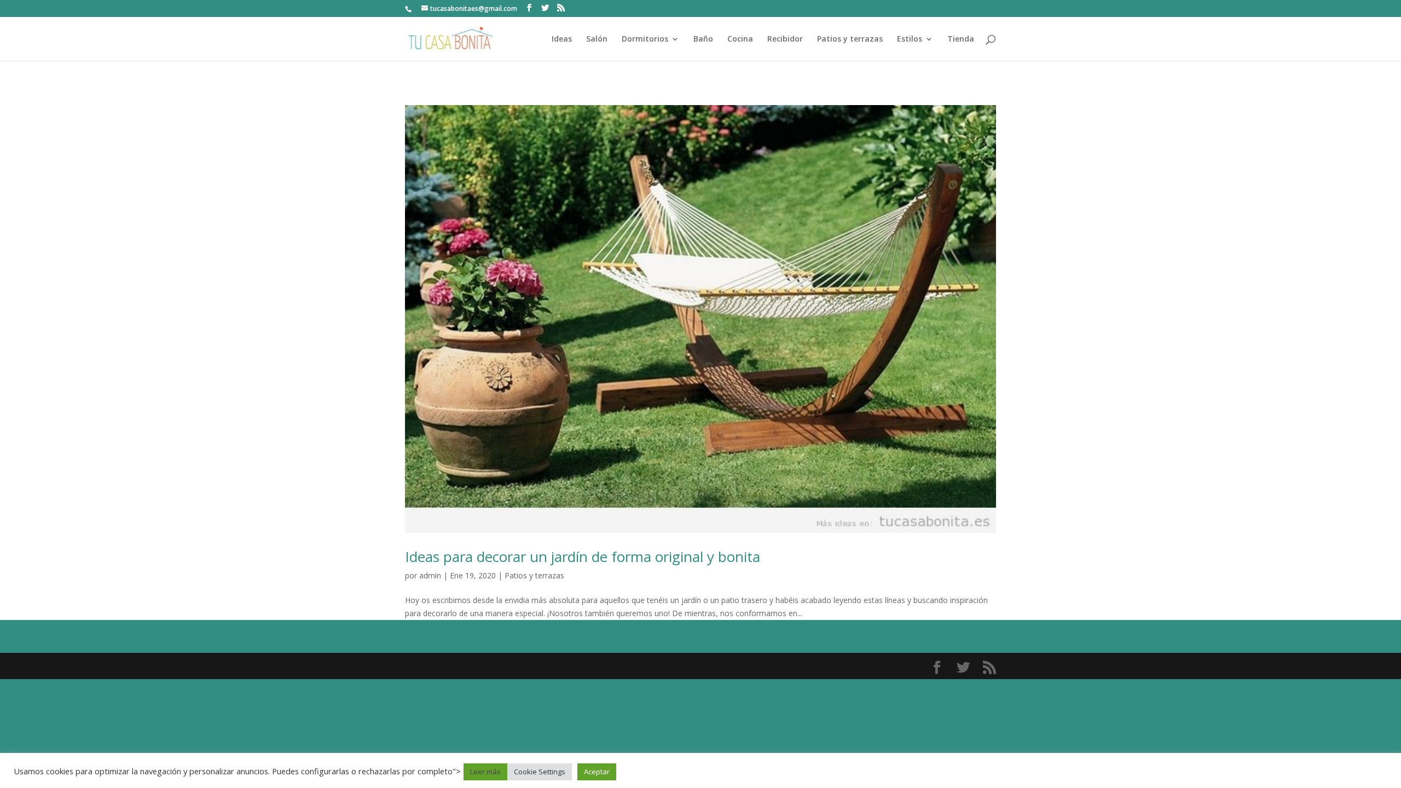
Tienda (960, 39)
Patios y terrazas (850, 39)
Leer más (485, 772)
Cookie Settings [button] (539, 772)
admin (430, 575)
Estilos (909, 39)
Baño (703, 39)
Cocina (740, 39)
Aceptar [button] (597, 772)
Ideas (562, 39)
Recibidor (785, 39)
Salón (596, 39)
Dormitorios (645, 39)
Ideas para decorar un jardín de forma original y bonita (582, 556)
